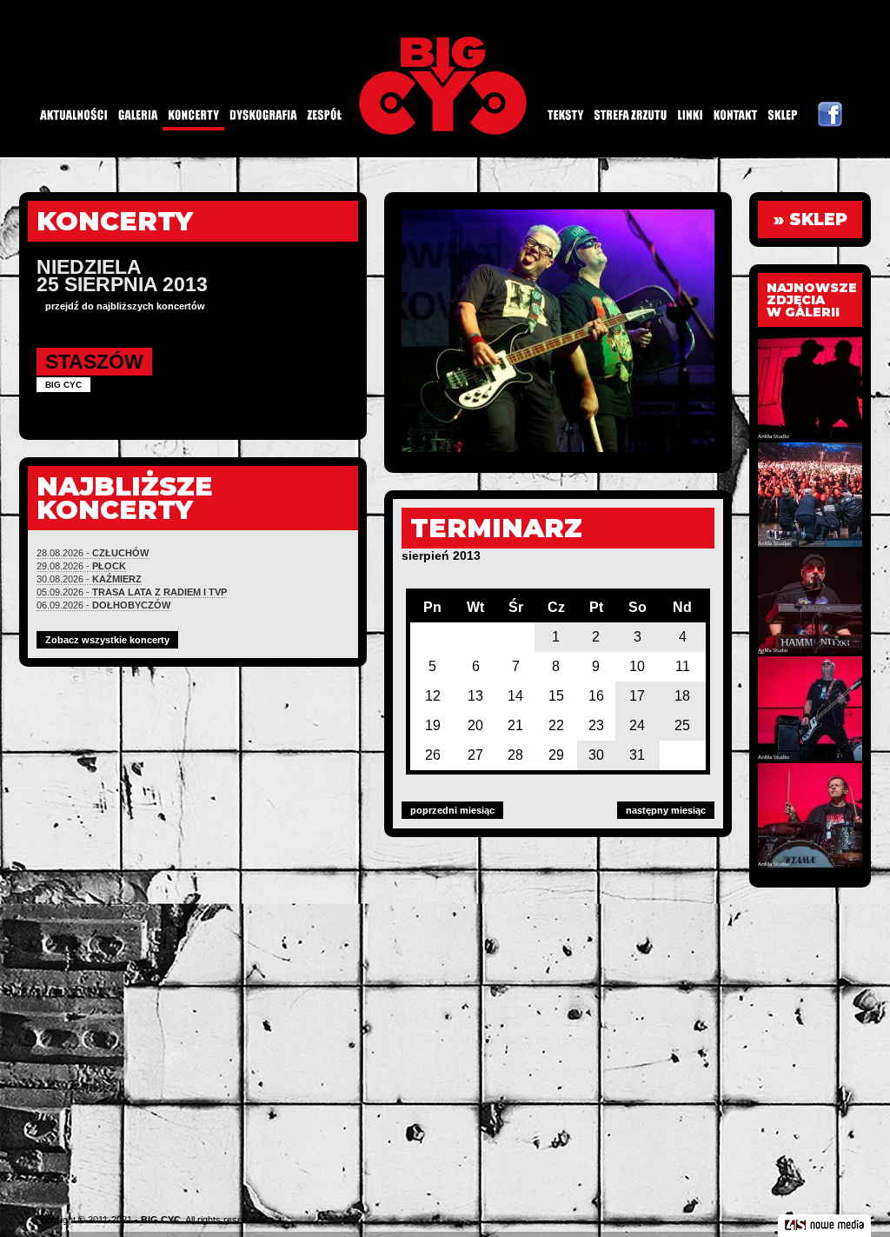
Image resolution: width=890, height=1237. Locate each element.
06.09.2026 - (103, 605)
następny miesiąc (666, 810)
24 (637, 725)
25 (682, 725)
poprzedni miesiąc (452, 810)
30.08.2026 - (89, 579)
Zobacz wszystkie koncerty (107, 640)
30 (596, 755)
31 (637, 755)
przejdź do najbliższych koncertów (125, 306)
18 (682, 695)
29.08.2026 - (81, 566)
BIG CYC (161, 1219)
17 (637, 695)
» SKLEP (810, 219)
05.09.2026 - (132, 592)
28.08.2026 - (93, 553)
